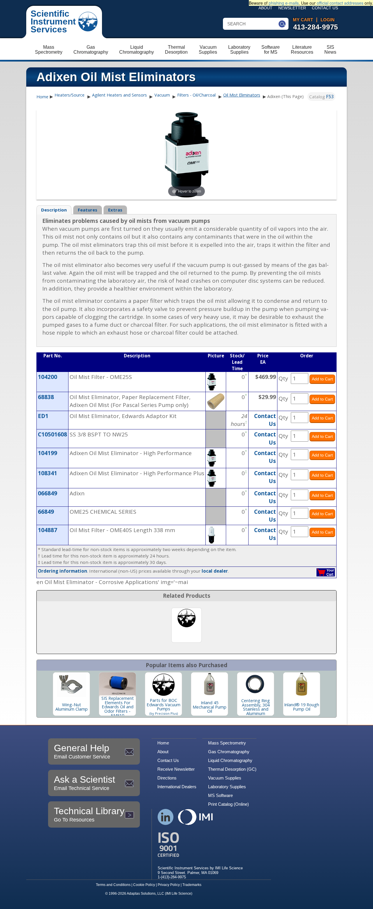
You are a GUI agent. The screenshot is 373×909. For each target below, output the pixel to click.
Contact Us (325, 8)
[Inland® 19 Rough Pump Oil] (301, 684)
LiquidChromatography (136, 50)
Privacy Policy (169, 885)
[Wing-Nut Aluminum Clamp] (71, 684)
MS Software (220, 795)
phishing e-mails (284, 3)
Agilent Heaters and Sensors (119, 95)
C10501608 (52, 434)
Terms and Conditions (113, 885)
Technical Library (89, 814)
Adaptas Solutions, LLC (145, 893)
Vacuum (162, 95)
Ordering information (62, 571)
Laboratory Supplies (227, 786)
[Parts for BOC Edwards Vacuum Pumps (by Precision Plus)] (163, 684)
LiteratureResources (302, 50)
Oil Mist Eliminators (241, 95)
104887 (47, 530)
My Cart (303, 20)
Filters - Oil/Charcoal (196, 95)
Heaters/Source (69, 95)
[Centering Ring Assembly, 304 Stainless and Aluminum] (255, 684)
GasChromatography (90, 50)
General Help (82, 751)
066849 (47, 493)
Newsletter (292, 8)
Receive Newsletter (176, 769)
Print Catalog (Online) (228, 804)
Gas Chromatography (228, 751)
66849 (46, 511)
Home (42, 96)
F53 (330, 96)
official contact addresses (340, 3)
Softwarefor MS (270, 50)
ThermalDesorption (176, 50)
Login (328, 20)
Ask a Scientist (84, 782)
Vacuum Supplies (224, 777)
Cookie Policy (144, 885)
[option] (71, 694)
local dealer (215, 571)
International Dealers (176, 786)
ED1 (43, 416)
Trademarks (191, 885)
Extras (115, 210)
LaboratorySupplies (239, 50)
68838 (46, 397)
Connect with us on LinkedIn (166, 817)
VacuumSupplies (208, 50)
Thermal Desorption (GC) (232, 769)
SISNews (330, 50)
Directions (167, 777)
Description (54, 210)
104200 (47, 377)
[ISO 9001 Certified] (200, 844)
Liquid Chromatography (230, 760)
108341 (47, 473)
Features (87, 210)
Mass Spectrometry (227, 742)
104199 (47, 453)
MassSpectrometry (48, 50)
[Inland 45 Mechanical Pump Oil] (209, 684)
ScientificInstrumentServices (53, 21)
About (265, 8)
